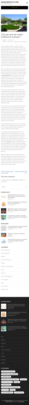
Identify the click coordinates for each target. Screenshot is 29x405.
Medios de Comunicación (7, 266)
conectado (14, 180)
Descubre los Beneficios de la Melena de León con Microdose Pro (17, 202)
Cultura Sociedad (5, 253)
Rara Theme (9, 401)
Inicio (2, 336)
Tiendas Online (4, 289)
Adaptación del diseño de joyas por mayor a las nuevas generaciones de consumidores (16, 196)
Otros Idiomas (4, 279)
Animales (3, 363)
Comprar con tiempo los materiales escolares (16, 234)
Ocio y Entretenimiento (7, 276)
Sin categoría (4, 286)
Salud (2, 282)
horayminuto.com (9, 2)
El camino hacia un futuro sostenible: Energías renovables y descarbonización (17, 216)
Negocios (3, 273)
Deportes (3, 359)
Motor (2, 269)
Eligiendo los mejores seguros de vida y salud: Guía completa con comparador (17, 209)
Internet (3, 263)
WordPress (21, 401)
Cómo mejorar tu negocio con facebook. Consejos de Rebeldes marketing (17, 240)
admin (4, 40)
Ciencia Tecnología (5, 249)
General (3, 256)
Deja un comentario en (21, 41)
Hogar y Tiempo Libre (8, 41)
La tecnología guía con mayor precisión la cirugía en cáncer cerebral (17, 227)
